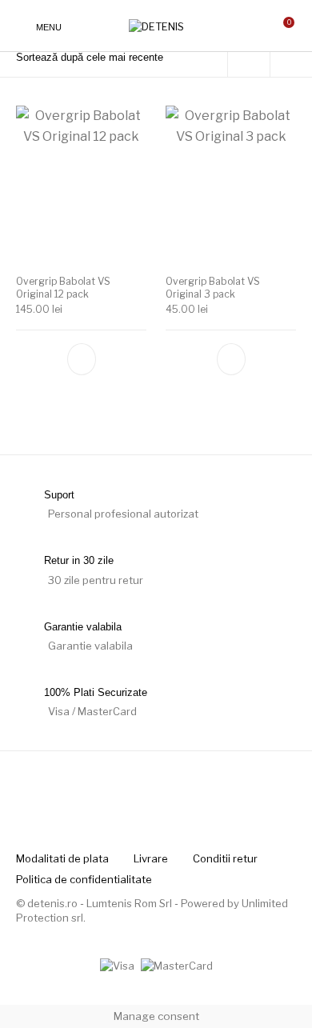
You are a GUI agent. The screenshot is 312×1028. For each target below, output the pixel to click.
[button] (81, 359)
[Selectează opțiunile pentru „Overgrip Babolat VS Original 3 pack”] (231, 359)
